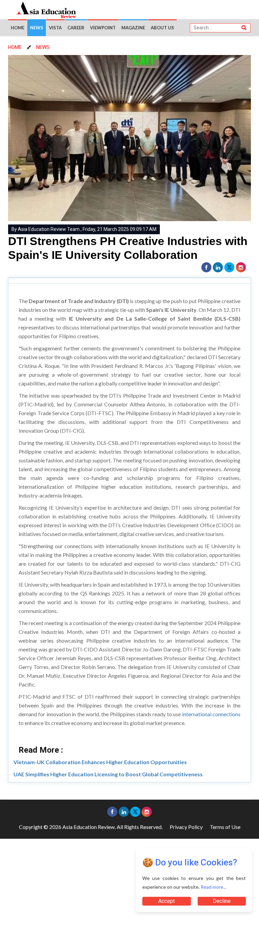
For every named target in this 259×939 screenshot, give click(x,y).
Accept (166, 901)
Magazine (133, 27)
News (36, 27)
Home (17, 27)
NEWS (43, 47)
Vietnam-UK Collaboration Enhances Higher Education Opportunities (100, 762)
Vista (55, 27)
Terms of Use (225, 827)
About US (162, 27)
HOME (15, 47)
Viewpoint (103, 27)
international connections (211, 714)
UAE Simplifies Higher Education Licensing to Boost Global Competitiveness (108, 774)
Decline (222, 901)
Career (75, 27)
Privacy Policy (186, 827)
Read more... (213, 887)
